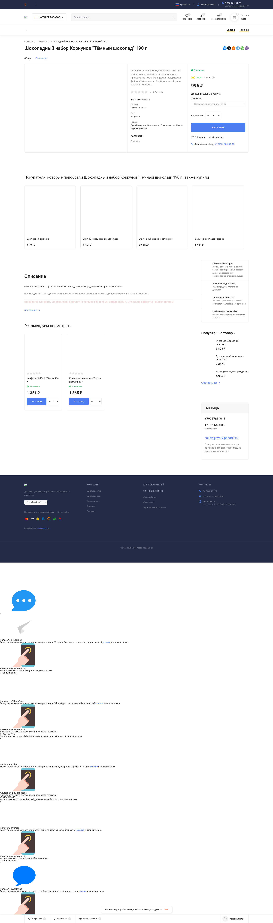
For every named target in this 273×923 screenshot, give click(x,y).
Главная (28, 41)
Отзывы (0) (41, 58)
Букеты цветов (94, 491)
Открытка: (196, 98)
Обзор (27, 58)
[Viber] (247, 48)
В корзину (36, 401)
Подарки (91, 511)
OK (166, 909)
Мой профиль (149, 497)
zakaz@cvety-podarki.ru (221, 438)
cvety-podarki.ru (43, 528)
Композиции (93, 501)
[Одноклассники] (233, 48)
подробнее (30, 310)
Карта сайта (63, 512)
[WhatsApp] (242, 48)
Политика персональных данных (39, 512)
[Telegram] (238, 48)
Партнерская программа (154, 507)
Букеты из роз (93, 496)
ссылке (106, 642)
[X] (229, 48)
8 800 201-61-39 (233, 3)
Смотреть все (209, 383)
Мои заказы (149, 502)
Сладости (42, 41)
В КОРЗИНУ (218, 127)
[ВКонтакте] (225, 48)
